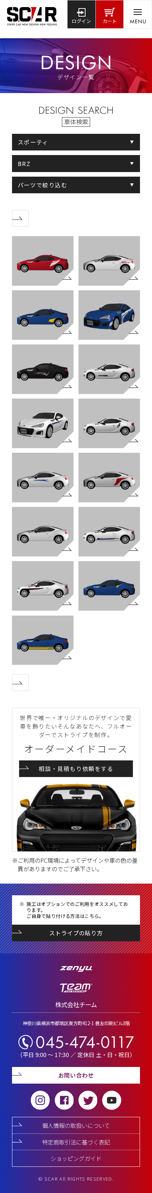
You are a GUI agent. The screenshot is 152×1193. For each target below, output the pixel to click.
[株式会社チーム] (76, 990)
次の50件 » (28, 214)
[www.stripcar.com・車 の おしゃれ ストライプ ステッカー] (32, 14)
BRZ (24, 163)
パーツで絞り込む (43, 185)
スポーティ (33, 142)
